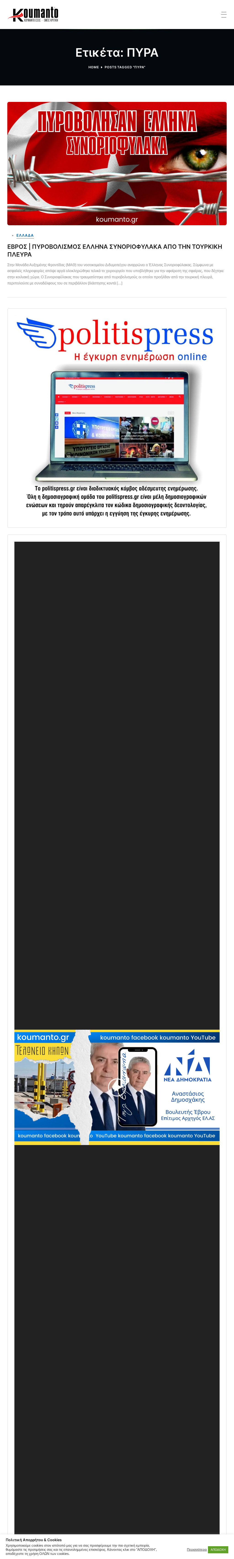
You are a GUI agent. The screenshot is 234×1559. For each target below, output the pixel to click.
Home (93, 67)
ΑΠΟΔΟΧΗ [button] (218, 1549)
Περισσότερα (197, 1549)
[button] (117, 1087)
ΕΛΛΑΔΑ (25, 235)
